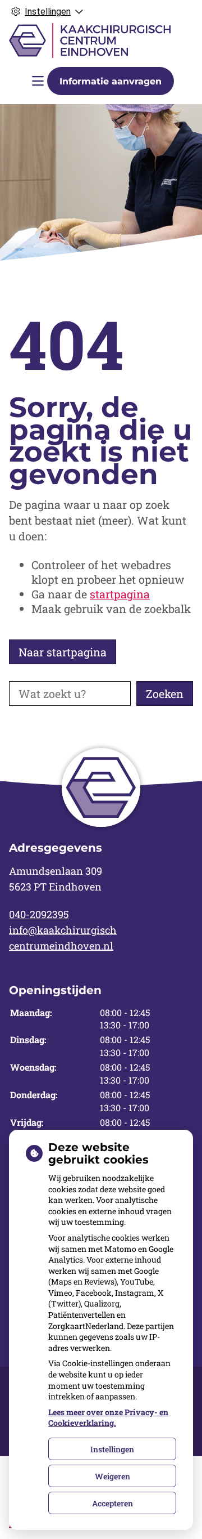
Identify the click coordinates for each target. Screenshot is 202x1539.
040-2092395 (39, 914)
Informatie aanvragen (110, 81)
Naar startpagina (63, 652)
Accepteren (112, 1503)
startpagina (120, 594)
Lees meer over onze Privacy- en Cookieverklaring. (108, 1418)
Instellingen (112, 1449)
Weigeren (112, 1476)
